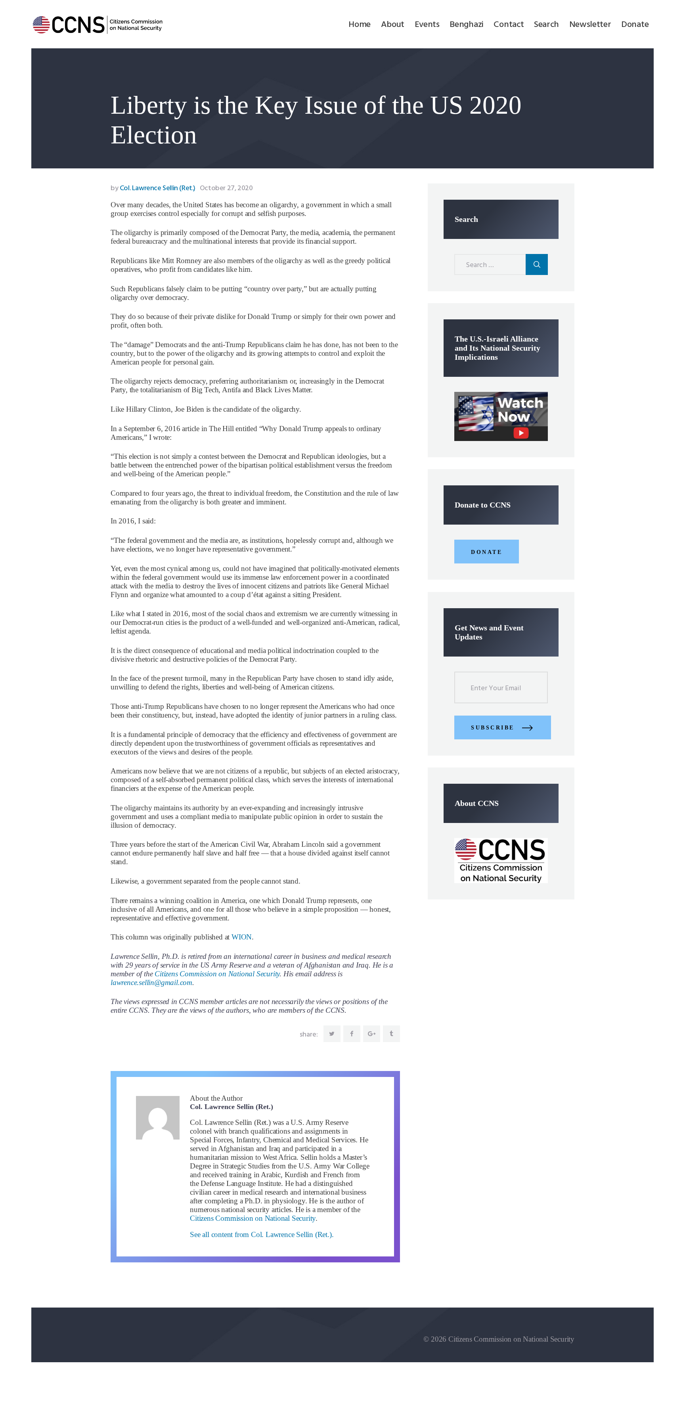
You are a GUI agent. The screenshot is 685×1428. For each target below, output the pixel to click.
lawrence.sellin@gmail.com (151, 982)
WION (242, 937)
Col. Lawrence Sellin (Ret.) (154, 188)
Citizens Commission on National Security (217, 974)
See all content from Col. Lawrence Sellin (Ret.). (261, 1234)
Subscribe (493, 728)
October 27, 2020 (226, 188)
